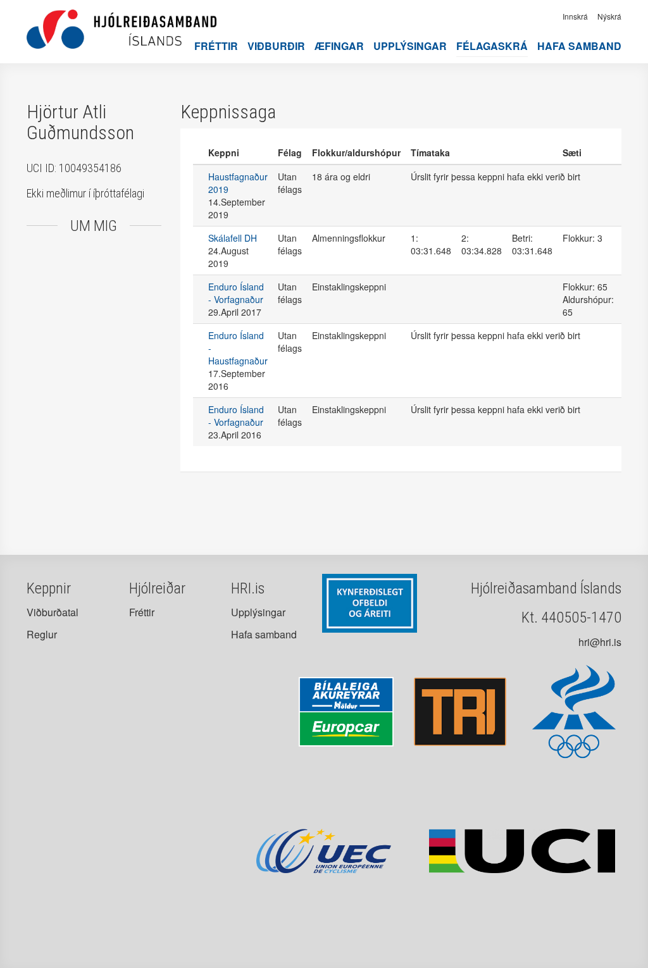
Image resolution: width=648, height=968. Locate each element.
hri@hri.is (599, 642)
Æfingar (339, 46)
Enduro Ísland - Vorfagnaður (236, 293)
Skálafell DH (232, 238)
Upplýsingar (410, 46)
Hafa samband (579, 46)
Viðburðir (276, 46)
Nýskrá (609, 16)
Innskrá (575, 16)
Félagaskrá (492, 46)
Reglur (42, 634)
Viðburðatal (52, 612)
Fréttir (216, 46)
